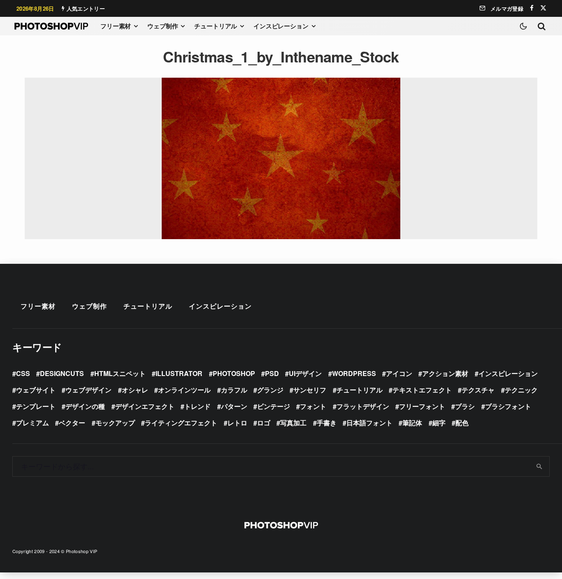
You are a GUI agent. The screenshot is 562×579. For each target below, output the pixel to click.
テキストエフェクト (422, 389)
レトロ (237, 422)
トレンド (197, 406)
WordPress (354, 373)
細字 (439, 422)
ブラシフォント (508, 406)
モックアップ (115, 422)
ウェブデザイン (88, 389)
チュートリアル (215, 25)
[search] (539, 466)
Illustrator (179, 373)
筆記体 (412, 422)
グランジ (270, 389)
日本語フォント (369, 422)
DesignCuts (62, 373)
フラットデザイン (363, 406)
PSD (272, 373)
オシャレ (135, 389)
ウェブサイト (36, 389)
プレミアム (32, 422)
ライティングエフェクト (181, 422)
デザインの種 (85, 406)
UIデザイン (305, 373)
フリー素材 (115, 25)
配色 (462, 422)
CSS (23, 373)
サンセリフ (309, 389)
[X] (543, 8)
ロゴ (263, 422)
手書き (327, 422)
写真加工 (293, 422)
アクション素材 (445, 373)
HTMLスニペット (120, 373)
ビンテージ (273, 406)
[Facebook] (532, 8)
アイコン (399, 373)
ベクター (72, 422)
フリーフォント (422, 406)
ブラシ (465, 406)
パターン (234, 406)
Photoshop (234, 373)
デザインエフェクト (144, 406)
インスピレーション (281, 25)
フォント (313, 406)
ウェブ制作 (162, 25)
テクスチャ (478, 389)
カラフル (234, 389)
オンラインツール (184, 389)
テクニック (521, 389)
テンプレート (36, 406)
